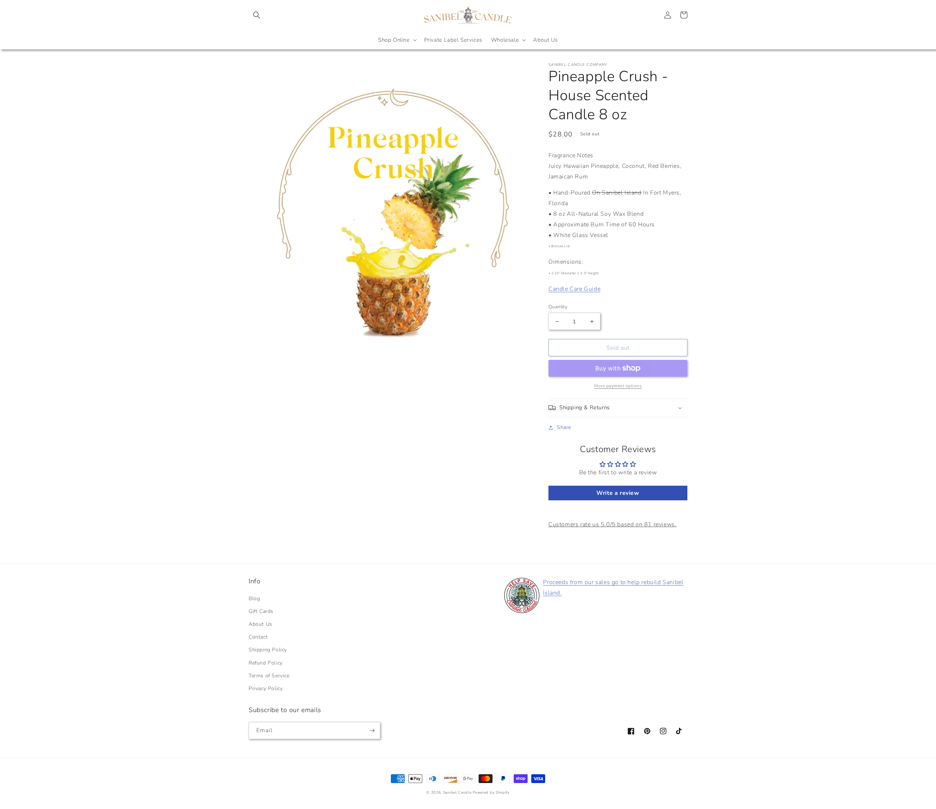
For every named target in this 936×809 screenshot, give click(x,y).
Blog (254, 598)
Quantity (557, 307)
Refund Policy (266, 662)
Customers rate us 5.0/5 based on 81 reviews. (612, 524)
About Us (260, 624)
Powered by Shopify (491, 792)
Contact (258, 636)
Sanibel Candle (457, 792)
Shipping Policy (268, 649)
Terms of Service (269, 675)
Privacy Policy (266, 688)
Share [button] (564, 427)
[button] (257, 15)
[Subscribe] (372, 730)
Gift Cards (261, 611)
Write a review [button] (617, 493)
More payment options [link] (618, 386)
